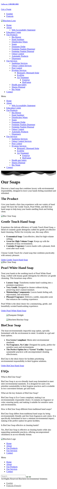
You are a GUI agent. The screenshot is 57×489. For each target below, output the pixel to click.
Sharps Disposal (18, 87)
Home (9, 25)
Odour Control (18, 54)
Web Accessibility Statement (23, 30)
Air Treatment (23, 77)
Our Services (11, 61)
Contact (9, 92)
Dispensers (16, 58)
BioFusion (26, 82)
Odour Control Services (22, 65)
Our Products (11, 35)
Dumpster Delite (18, 46)
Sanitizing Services (20, 63)
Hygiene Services (19, 70)
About (9, 27)
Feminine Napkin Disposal (23, 51)
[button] (28, 96)
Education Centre (13, 32)
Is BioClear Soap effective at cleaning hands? (20, 425)
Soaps (14, 44)
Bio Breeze (16, 37)
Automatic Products (20, 56)
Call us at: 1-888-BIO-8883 (10, 4)
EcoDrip (20, 75)
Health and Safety (19, 85)
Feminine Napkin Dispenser (23, 49)
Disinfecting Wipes (20, 42)
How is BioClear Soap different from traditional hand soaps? (26, 409)
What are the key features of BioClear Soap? (19, 393)
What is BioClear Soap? (11, 377)
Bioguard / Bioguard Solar (28, 73)
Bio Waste (16, 89)
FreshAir (26, 80)
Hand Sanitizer (18, 39)
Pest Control (17, 68)
